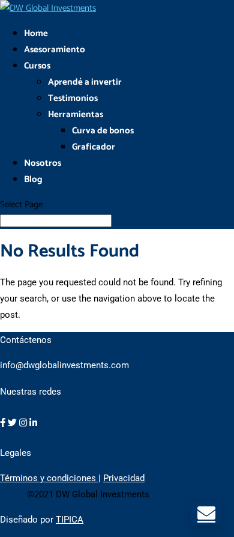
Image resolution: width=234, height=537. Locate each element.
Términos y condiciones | (50, 478)
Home (36, 33)
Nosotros (42, 163)
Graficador (93, 146)
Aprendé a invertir (85, 82)
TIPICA (69, 519)
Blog (33, 179)
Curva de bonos (103, 130)
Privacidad (124, 478)
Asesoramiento (54, 49)
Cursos (37, 65)
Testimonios (73, 98)
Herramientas (75, 114)
